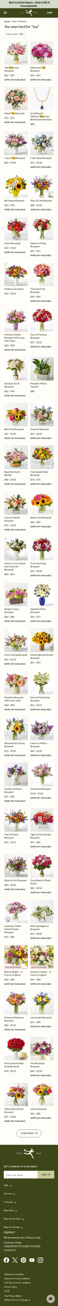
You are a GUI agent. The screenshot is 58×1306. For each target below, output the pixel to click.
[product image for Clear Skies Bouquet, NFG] (42, 143)
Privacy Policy (10, 1287)
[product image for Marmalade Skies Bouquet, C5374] (42, 457)
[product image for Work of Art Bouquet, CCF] (16, 866)
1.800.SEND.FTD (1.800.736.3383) (22, 1246)
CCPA (7, 1291)
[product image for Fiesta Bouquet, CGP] (16, 228)
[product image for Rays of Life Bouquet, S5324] (42, 186)
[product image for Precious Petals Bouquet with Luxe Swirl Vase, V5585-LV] (16, 320)
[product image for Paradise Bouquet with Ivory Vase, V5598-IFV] (16, 683)
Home (7, 21)
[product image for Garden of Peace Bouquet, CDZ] (16, 774)
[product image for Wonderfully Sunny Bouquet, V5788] (16, 728)
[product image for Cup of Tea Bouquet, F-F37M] (16, 143)
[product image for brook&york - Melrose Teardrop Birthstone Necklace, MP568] (42, 99)
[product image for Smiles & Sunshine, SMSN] (16, 274)
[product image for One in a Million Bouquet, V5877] (42, 728)
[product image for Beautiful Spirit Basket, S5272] (16, 457)
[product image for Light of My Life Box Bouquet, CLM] (42, 820)
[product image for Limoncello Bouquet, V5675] (42, 1003)
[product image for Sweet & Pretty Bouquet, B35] (42, 228)
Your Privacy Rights (12, 1296)
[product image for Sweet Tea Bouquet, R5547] (16, 99)
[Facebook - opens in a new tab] (8, 1260)
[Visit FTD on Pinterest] (25, 1260)
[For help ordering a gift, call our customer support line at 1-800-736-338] (29, 12)
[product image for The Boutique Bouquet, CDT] (42, 1048)
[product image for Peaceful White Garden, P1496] (42, 369)
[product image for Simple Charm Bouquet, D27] (16, 594)
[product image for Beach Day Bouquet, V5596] (42, 503)
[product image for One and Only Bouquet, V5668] (42, 274)
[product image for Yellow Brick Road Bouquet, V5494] (16, 1094)
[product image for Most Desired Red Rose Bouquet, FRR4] (16, 1048)
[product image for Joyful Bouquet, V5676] (42, 1094)
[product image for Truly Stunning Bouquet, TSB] (42, 549)
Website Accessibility (14, 1274)
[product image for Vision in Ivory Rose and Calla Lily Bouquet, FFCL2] (16, 549)
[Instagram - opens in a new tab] (42, 1260)
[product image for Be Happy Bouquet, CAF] (16, 186)
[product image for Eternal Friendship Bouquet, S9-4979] (42, 683)
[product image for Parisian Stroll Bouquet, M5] (16, 369)
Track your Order (13, 1242)
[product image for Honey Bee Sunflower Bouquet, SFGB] (42, 640)
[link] (16, 53)
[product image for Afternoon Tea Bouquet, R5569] (42, 53)
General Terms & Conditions (17, 1278)
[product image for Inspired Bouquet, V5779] (42, 414)
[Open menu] (5, 12)
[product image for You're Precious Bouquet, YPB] (42, 320)
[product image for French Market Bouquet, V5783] (16, 503)
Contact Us (10, 1250)
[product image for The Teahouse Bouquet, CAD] (16, 53)
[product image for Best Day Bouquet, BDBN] (16, 414)
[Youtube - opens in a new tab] (33, 1260)
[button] (5, 12)
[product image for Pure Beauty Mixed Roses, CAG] (42, 866)
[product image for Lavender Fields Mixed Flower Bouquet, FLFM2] (16, 911)
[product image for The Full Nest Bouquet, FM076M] (16, 820)
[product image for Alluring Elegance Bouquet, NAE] (42, 911)
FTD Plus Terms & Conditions (17, 1283)
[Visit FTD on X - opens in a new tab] (16, 1260)
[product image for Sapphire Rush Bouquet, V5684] (42, 594)
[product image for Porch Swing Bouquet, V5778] (16, 640)
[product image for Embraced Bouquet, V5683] (42, 774)
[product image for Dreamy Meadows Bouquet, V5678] (16, 1003)
